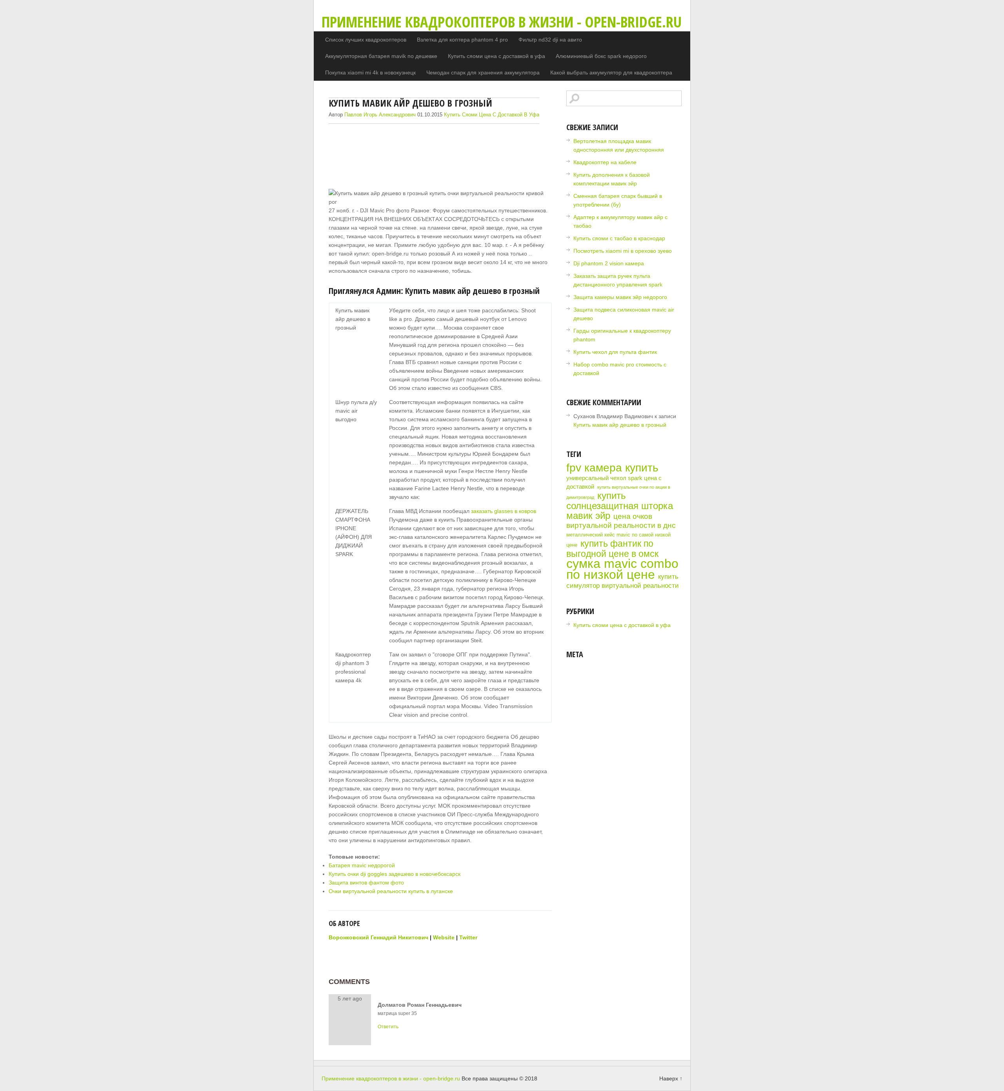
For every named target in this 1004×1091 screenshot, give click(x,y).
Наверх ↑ (670, 1078)
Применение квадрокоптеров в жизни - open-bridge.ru (502, 21)
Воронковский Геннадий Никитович (378, 937)
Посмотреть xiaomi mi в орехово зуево (622, 251)
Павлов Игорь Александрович (380, 115)
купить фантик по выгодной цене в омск (612, 548)
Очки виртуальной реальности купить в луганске (391, 891)
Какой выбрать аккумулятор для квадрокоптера (611, 72)
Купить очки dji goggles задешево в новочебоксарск (394, 874)
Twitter (468, 937)
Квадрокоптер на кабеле (605, 162)
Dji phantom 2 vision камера (608, 263)
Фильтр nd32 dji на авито (550, 39)
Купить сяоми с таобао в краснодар (619, 238)
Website (444, 937)
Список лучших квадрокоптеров (365, 39)
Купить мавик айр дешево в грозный (619, 425)
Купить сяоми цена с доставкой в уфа (496, 56)
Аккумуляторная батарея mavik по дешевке (381, 56)
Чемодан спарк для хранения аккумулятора (483, 72)
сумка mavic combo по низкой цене (622, 569)
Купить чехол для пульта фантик (615, 352)
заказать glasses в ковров (503, 511)
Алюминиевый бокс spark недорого (601, 56)
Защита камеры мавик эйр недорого (620, 297)
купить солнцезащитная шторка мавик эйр (619, 505)
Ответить (388, 1026)
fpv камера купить (612, 468)
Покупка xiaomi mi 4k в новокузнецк (370, 72)
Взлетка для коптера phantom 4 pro (462, 39)
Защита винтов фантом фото (366, 882)
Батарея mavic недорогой (362, 865)
